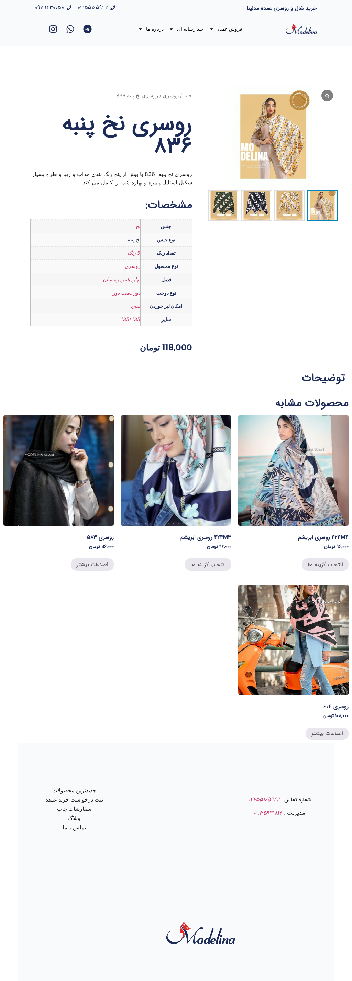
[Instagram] (53, 28)
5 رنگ (134, 253)
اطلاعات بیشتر (92, 564)
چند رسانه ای (190, 28)
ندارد (135, 306)
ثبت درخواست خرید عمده (74, 800)
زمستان (111, 279)
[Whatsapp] (70, 28)
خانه (187, 95)
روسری (171, 95)
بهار (136, 279)
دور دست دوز (126, 293)
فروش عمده (229, 28)
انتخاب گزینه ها (325, 564)
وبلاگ (74, 818)
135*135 (130, 319)
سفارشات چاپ (74, 809)
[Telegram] (87, 28)
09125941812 (268, 813)
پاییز (126, 279)
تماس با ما (74, 827)
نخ (138, 226)
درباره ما (155, 28)
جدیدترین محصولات (74, 790)
